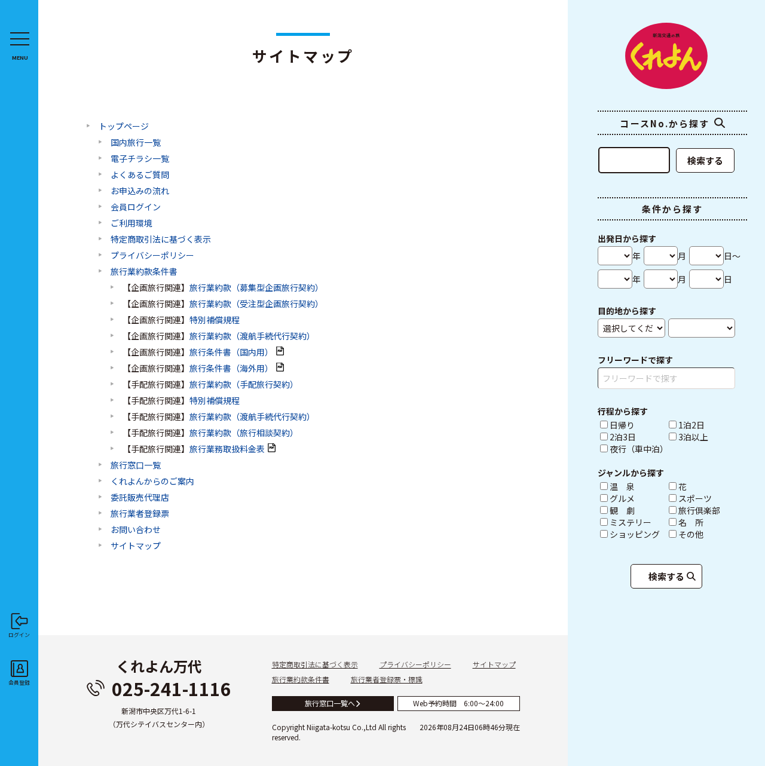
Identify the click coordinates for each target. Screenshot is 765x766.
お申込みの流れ (140, 191)
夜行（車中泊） (638, 449)
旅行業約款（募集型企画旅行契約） (256, 287)
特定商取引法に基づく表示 (161, 239)
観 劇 (638, 510)
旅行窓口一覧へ (330, 703)
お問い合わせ (136, 529)
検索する (705, 160)
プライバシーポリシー (152, 255)
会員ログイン (136, 207)
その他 (706, 534)
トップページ (124, 126)
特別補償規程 (214, 320)
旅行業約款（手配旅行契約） (243, 384)
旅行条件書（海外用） (231, 368)
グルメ (638, 498)
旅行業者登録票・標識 (387, 679)
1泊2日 (691, 425)
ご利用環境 (131, 223)
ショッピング (638, 534)
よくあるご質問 (140, 174)
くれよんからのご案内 (152, 481)
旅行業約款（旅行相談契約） (243, 433)
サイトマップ (136, 545)
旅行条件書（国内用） (231, 352)
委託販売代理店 (140, 497)
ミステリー (638, 522)
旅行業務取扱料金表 (227, 449)
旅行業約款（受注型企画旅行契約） (256, 304)
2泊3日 (623, 437)
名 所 (706, 522)
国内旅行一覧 (136, 142)
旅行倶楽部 (706, 510)
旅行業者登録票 (140, 513)
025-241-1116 (171, 688)
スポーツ (706, 498)
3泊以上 (693, 437)
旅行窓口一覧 (136, 465)
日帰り (622, 425)
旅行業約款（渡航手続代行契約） (252, 336)
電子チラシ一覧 (140, 158)
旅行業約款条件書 (144, 271)
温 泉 (638, 486)
